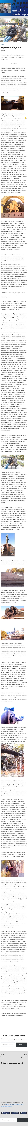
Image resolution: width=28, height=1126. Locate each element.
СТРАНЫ (2, 44)
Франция (2, 1056)
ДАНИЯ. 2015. (24, 1056)
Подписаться (22, 1044)
